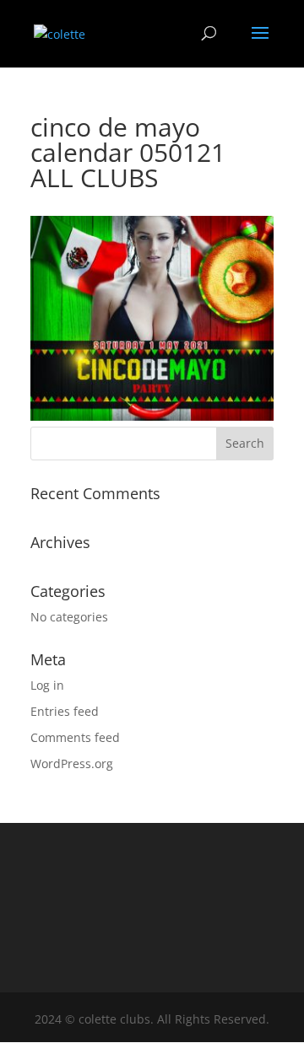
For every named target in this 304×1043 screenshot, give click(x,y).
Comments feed (75, 737)
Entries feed (64, 711)
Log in (47, 685)
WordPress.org (71, 763)
